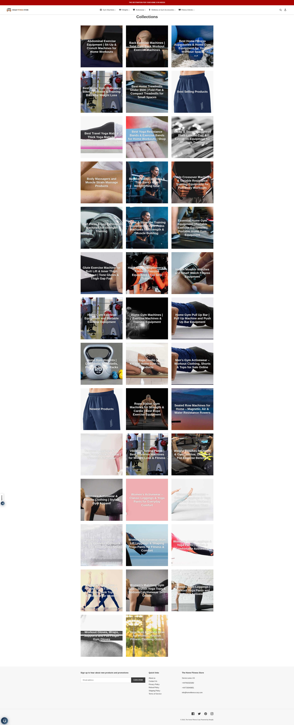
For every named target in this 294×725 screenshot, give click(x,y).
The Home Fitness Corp (193, 720)
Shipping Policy (154, 691)
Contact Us (153, 681)
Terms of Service (155, 694)
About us (152, 678)
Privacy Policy (154, 684)
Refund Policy (154, 687)
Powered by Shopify (207, 720)
